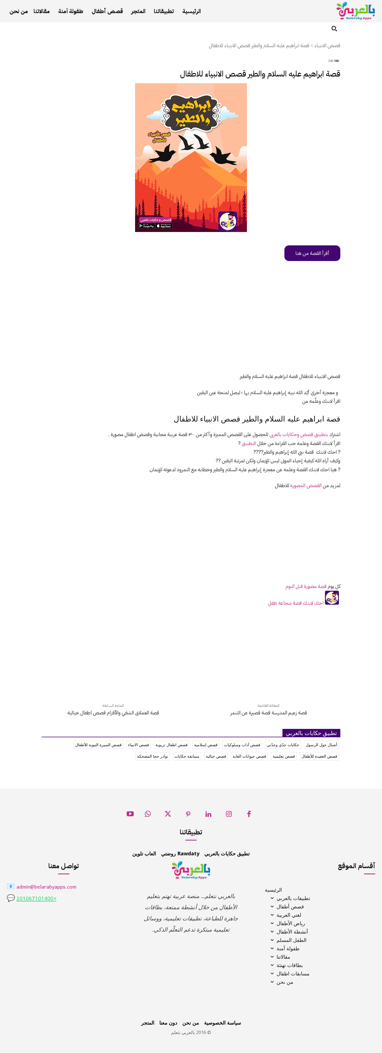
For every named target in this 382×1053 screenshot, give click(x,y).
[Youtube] (130, 815)
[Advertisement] (191, 326)
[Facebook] (249, 815)
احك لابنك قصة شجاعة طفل (296, 603)
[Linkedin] (208, 815)
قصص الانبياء (327, 45)
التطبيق (249, 443)
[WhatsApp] (148, 815)
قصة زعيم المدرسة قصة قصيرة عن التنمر (268, 712)
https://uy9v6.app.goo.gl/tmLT (305, 253)
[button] (334, 28)
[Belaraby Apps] (355, 10)
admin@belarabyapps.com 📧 (41, 887)
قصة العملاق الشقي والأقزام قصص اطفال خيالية (113, 712)
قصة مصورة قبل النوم (306, 586)
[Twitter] (168, 815)
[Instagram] (229, 815)
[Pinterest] (188, 815)
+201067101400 (36, 899)
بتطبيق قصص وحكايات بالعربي (298, 434)
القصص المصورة (306, 485)
